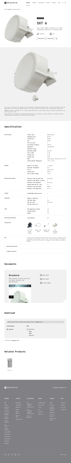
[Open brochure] (20, 286)
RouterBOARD (7, 432)
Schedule (52, 405)
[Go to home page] (10, 3)
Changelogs (18, 405)
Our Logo (63, 407)
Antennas (6, 441)
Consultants (41, 405)
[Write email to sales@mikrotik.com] (5, 454)
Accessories (7, 438)
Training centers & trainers (52, 409)
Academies (52, 412)
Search (6, 405)
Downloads (18, 402)
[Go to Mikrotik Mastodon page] (15, 454)
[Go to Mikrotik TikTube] (9, 454)
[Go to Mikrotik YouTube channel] (12, 454)
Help (39, 409)
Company (63, 405)
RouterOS (18, 407)
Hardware (9, 9)
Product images (46, 283)
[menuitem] (28, 3)
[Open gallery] (19, 29)
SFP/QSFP (6, 443)
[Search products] (63, 3)
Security (40, 411)
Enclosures (7, 434)
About (51, 402)
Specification (41, 38)
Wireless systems (16, 9)
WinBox (17, 409)
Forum (39, 407)
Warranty (40, 414)
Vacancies (63, 409)
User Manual (46, 279)
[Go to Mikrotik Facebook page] (19, 454)
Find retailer (50, 38)
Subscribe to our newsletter (59, 387)
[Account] (65, 3)
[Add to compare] (56, 38)
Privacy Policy (63, 454)
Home (5, 9)
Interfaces (7, 436)
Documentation (41, 402)
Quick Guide (46, 275)
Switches (6, 411)
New (5, 402)
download (14, 340)
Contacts (63, 402)
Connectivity (19, 419)
